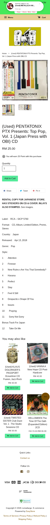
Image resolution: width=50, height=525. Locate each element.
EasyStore (30, 511)
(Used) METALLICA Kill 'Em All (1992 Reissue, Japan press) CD (25, 6)
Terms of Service (10, 516)
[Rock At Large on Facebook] (21, 472)
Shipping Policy (25, 519)
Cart (43, 17)
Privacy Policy (26, 516)
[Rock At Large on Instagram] (28, 472)
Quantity (6, 163)
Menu (10, 17)
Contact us (25, 458)
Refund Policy (39, 516)
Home (4, 53)
